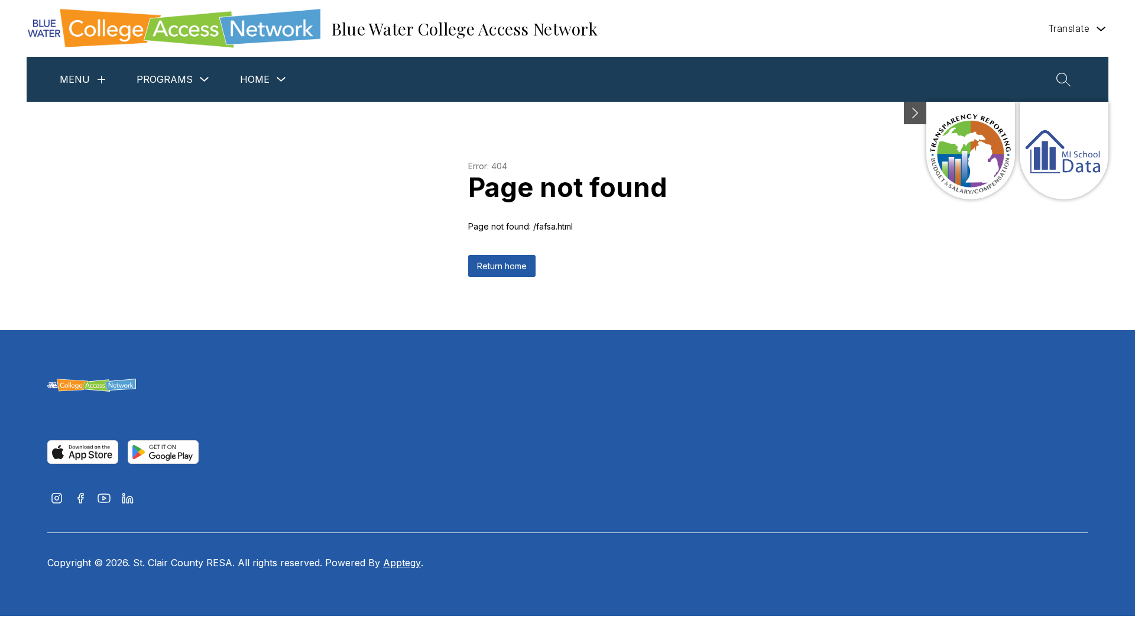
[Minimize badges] (915, 113)
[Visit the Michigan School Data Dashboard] (1064, 150)
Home (255, 79)
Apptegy (402, 563)
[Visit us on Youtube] (104, 499)
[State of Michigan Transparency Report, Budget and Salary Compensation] (970, 150)
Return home (502, 266)
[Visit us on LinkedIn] (127, 499)
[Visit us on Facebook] (80, 499)
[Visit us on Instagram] (56, 499)
